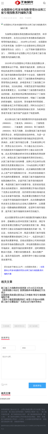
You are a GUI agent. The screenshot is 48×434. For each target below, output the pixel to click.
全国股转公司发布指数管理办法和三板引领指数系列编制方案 (24, 270)
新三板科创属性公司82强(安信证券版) (21, 417)
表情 (5, 384)
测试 (38, 417)
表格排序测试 (19, 421)
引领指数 (6, 326)
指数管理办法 (19, 326)
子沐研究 (28, 18)
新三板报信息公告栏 (18, 414)
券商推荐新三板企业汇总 (10, 409)
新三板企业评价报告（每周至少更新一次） (24, 412)
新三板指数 (33, 326)
